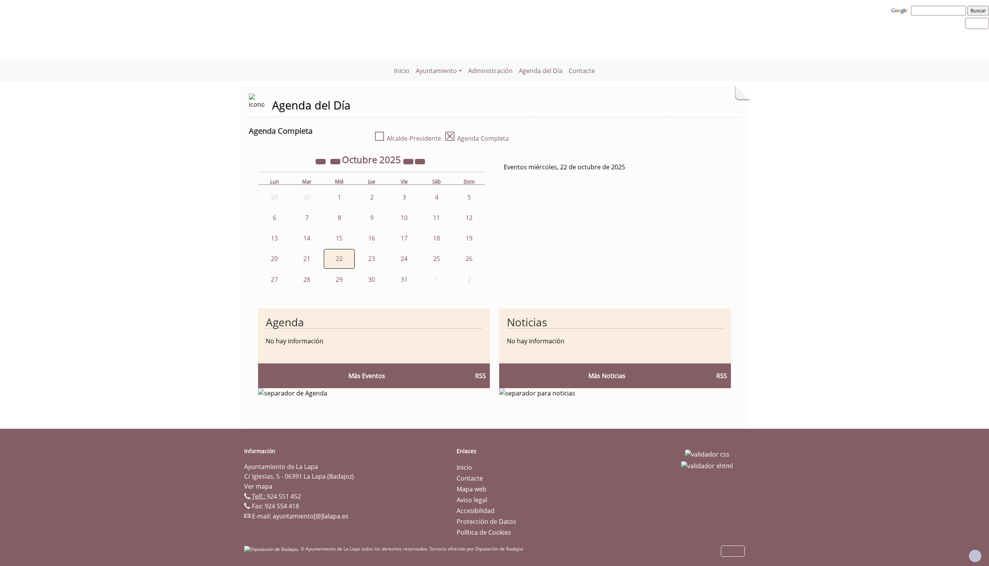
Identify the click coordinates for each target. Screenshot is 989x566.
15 (339, 238)
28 (306, 279)
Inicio (402, 70)
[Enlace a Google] (900, 10)
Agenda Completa (476, 138)
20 (274, 258)
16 (371, 238)
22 (339, 258)
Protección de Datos (486, 521)
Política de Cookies (484, 532)
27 (274, 279)
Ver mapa (258, 486)
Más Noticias (606, 376)
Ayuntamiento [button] (436, 70)
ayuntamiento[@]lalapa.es (310, 516)
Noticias (527, 322)
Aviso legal (472, 500)
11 (436, 217)
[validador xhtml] (707, 465)
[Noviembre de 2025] (420, 161)
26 (469, 258)
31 (404, 279)
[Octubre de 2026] (409, 161)
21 (306, 258)
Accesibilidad (475, 510)
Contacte (582, 70)
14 (306, 238)
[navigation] (939, 10)
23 (371, 258)
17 (404, 238)
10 (404, 217)
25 (436, 258)
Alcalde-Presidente (407, 138)
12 (469, 217)
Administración (490, 70)
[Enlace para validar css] (707, 453)
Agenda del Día (540, 70)
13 (274, 238)
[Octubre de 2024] (321, 161)
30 (371, 279)
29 (339, 279)
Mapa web (471, 489)
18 (436, 238)
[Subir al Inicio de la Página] (975, 556)
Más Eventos (366, 376)
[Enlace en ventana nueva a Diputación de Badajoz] (272, 549)
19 (469, 238)
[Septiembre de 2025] (336, 161)
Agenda (285, 322)
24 (404, 258)
